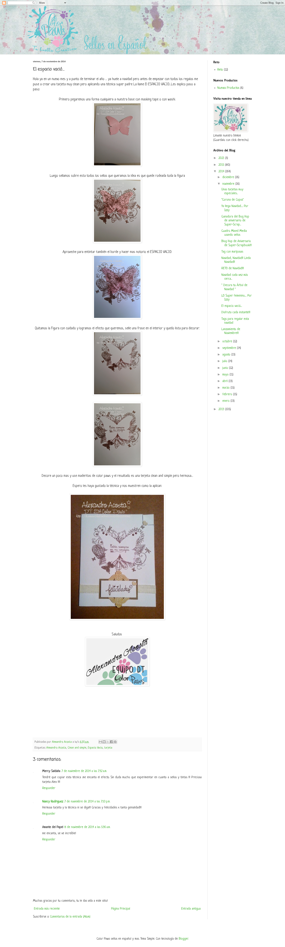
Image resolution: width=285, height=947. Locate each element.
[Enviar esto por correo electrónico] (100, 742)
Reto (220, 70)
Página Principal (120, 909)
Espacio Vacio (95, 747)
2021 (221, 158)
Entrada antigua (191, 909)
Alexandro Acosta (56, 747)
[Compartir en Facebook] (111, 742)
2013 (221, 409)
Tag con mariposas (232, 252)
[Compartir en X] (108, 742)
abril (225, 381)
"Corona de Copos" (232, 200)
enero (226, 401)
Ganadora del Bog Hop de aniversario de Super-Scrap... (235, 220)
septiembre (229, 348)
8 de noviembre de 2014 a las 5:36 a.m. (87, 827)
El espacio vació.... (231, 306)
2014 (221, 171)
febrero (227, 394)
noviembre (228, 184)
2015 (221, 165)
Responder (48, 788)
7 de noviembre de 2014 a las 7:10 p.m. (87, 801)
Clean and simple (77, 747)
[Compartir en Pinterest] (115, 742)
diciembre (228, 177)
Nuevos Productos (228, 88)
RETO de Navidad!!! (232, 268)
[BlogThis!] (104, 742)
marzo (226, 388)
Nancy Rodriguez (52, 801)
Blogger (183, 939)
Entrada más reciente (47, 909)
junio (225, 368)
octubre (227, 341)
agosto (226, 354)
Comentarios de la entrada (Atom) (70, 917)
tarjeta (108, 747)
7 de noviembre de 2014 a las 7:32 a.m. (84, 771)
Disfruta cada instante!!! (235, 312)
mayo (226, 374)
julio (225, 361)
